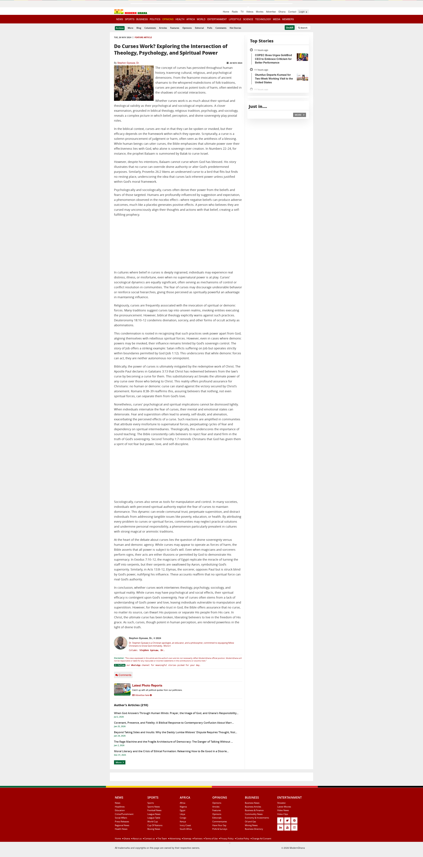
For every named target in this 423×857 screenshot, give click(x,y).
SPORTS (129, 19)
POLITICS (155, 19)
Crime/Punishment (124, 814)
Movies (259, 11)
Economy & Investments (257, 817)
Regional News (122, 825)
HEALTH (179, 19)
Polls (209, 27)
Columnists (150, 27)
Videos (249, 11)
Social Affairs (121, 817)
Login (302, 11)
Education (120, 810)
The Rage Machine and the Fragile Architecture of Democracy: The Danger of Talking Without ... (173, 741)
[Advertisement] (178, 243)
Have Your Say (219, 825)
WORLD (201, 19)
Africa (182, 802)
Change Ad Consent (261, 838)
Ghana (282, 11)
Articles (163, 27)
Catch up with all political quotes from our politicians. (157, 689)
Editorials (216, 817)
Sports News (153, 806)
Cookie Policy (242, 838)
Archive (120, 28)
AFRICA (190, 19)
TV (242, 11)
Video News (283, 810)
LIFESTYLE (235, 19)
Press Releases (122, 821)
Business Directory (254, 828)
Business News (252, 802)
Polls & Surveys (219, 828)
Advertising (175, 838)
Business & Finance (254, 810)
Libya (182, 814)
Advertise (271, 11)
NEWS (119, 19)
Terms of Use (211, 838)
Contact (292, 11)
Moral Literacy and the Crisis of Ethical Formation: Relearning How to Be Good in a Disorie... (171, 751)
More (130, 27)
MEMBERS (288, 19)
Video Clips (282, 814)
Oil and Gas (250, 821)
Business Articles (253, 806)
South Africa (186, 828)
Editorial (199, 27)
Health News (121, 828)
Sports (150, 802)
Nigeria (183, 806)
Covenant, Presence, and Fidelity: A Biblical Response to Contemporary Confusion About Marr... (174, 722)
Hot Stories (235, 27)
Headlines (120, 806)
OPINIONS (167, 19)
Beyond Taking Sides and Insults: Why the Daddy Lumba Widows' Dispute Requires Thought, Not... (175, 732)
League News (153, 814)
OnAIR (289, 27)
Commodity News (254, 814)
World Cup (152, 821)
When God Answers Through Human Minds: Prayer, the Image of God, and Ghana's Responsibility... (176, 713)
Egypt (182, 810)
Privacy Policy (227, 838)
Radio (235, 11)
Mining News (251, 825)
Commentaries (219, 821)
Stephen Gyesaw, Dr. (128, 62)
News (117, 802)
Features (174, 27)
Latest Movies (284, 806)
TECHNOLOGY (263, 19)
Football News (154, 810)
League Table (153, 817)
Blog (138, 27)
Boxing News (153, 828)
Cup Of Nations (154, 825)
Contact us (149, 838)
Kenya (183, 821)
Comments (220, 27)
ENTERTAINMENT (217, 19)
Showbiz (281, 802)
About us (137, 838)
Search (303, 27)
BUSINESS (142, 19)
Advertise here (142, 695)
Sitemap (187, 838)
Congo (183, 817)
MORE (298, 114)
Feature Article (143, 37)
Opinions (187, 27)
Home (226, 11)
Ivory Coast (185, 825)
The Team (162, 838)
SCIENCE (248, 19)
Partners (197, 838)
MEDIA (276, 19)
